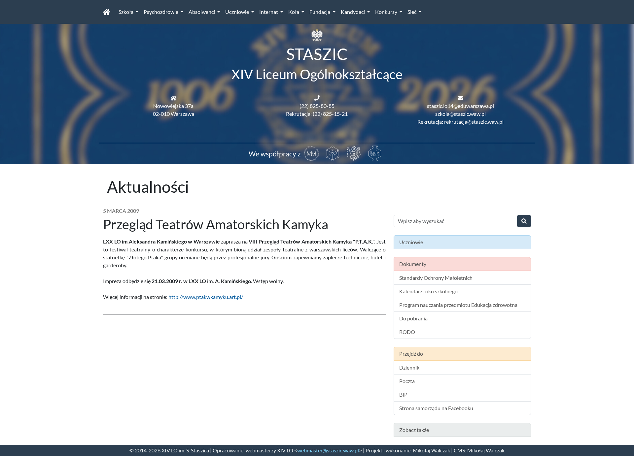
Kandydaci (353, 12)
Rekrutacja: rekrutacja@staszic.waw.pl (460, 121)
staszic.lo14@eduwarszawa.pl (460, 106)
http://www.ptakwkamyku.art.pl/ (205, 297)
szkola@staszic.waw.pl (460, 114)
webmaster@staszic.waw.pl (328, 450)
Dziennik (409, 367)
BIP (403, 394)
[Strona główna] (107, 11)
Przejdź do (411, 353)
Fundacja (320, 12)
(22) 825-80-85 (317, 106)
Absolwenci (202, 12)
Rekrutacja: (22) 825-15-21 (317, 114)
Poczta (407, 381)
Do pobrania (413, 318)
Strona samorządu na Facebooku (436, 408)
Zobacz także (414, 430)
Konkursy (386, 12)
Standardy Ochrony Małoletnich (436, 278)
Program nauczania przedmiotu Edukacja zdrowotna (458, 305)
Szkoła (126, 12)
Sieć (412, 12)
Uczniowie (237, 12)
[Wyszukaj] (524, 221)
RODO (407, 332)
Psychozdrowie (161, 12)
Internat (269, 12)
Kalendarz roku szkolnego (428, 291)
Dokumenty (412, 264)
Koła (294, 12)
